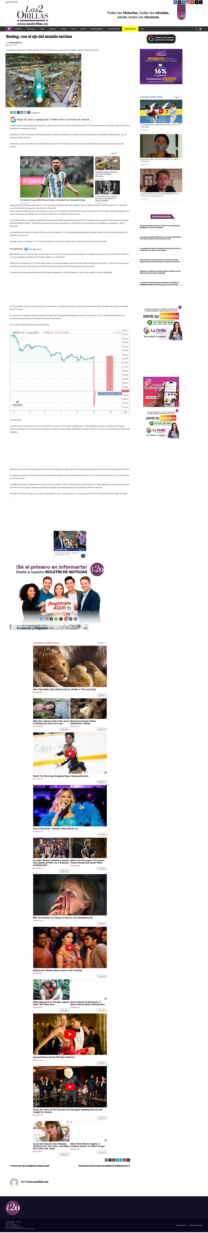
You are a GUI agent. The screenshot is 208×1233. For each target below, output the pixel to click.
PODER (42, 29)
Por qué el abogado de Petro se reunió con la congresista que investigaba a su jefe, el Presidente (160, 226)
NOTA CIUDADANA (114, 29)
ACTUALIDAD (31, 29)
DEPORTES (52, 29)
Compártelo (35, 113)
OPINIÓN (63, 29)
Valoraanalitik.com (15, 42)
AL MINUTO (18, 29)
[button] (196, 29)
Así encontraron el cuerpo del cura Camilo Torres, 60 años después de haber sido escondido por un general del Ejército (160, 261)
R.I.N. (142, 29)
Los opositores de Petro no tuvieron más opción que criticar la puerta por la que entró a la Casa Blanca (160, 249)
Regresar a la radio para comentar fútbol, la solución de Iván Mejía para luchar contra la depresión (160, 272)
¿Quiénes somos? (180, 1225)
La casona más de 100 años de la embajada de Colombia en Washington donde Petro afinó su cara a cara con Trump (159, 283)
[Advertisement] (70, 452)
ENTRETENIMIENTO (97, 29)
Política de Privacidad (195, 1225)
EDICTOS (83, 29)
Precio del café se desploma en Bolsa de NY (30, 1165)
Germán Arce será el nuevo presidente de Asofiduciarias (103, 1165)
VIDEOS (73, 29)
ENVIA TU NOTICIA (130, 29)
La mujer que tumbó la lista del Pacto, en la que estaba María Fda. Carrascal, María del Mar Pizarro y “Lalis (160, 238)
